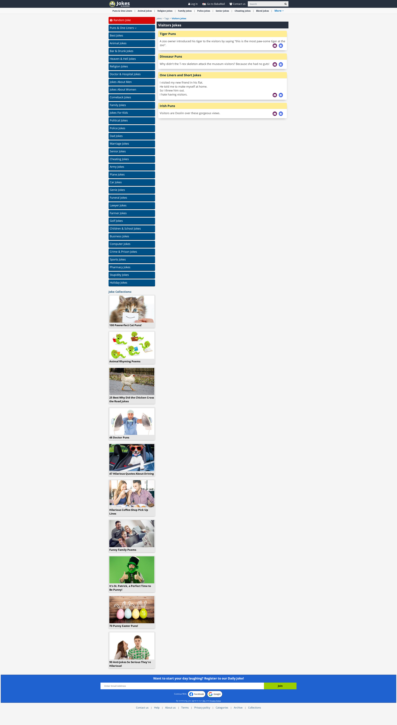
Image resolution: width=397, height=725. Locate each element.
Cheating (243, 10)
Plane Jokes (117, 174)
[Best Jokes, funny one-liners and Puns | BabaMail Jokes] (119, 3)
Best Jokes (116, 35)
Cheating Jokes (119, 159)
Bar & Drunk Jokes (121, 51)
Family (185, 10)
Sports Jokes (118, 259)
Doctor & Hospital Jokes (125, 74)
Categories (222, 707)
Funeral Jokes (118, 197)
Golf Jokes (116, 221)
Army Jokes (117, 167)
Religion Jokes (119, 66)
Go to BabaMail (215, 4)
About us (170, 707)
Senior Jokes (118, 151)
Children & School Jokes (125, 228)
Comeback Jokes (120, 97)
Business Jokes (119, 236)
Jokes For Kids (119, 112)
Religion (164, 10)
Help (157, 707)
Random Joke (122, 20)
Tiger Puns (168, 34)
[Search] (285, 4)
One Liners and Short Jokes (180, 75)
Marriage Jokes (119, 143)
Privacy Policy (215, 701)
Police (203, 10)
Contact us (239, 4)
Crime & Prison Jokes (123, 251)
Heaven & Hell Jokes (123, 59)
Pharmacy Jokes (120, 267)
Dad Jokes (116, 136)
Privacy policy (202, 707)
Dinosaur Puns (171, 56)
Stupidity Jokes (119, 275)
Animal (145, 10)
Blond (262, 10)
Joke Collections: (120, 292)
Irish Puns (167, 106)
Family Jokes (118, 105)
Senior (222, 10)
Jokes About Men (121, 82)
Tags (166, 18)
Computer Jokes (120, 244)
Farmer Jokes (118, 213)
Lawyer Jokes (118, 205)
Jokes (159, 18)
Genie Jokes (117, 190)
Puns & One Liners (122, 10)
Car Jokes (116, 182)
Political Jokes (119, 120)
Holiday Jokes (118, 282)
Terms (185, 707)
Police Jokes (117, 128)
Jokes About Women (123, 89)
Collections (254, 707)
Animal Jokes (118, 43)
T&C (204, 701)
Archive (238, 707)
